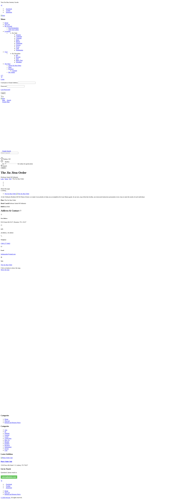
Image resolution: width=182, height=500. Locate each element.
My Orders (11, 72)
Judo (17, 58)
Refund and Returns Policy (13, 422)
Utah (17, 48)
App (6, 430)
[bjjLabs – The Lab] (3, 15)
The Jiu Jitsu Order (6, 265)
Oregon (18, 45)
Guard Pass (8, 438)
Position (7, 443)
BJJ (17, 55)
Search (9, 100)
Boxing (18, 57)
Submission (8, 447)
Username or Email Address (9, 83)
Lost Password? (5, 89)
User (6, 450)
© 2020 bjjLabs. (6, 497)
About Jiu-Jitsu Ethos (14, 65)
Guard (6, 437)
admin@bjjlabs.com (9, 477)
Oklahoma (19, 43)
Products (11, 69)
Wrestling (19, 62)
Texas (17, 47)
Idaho (17, 40)
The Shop (7, 64)
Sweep (7, 449)
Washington (19, 50)
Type (6, 52)
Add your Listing (13, 29)
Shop (9, 67)
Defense (7, 433)
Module (7, 442)
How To (7, 440)
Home (6, 23)
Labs (2, 179)
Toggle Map (6, 102)
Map (3, 100)
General (7, 435)
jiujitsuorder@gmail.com (8, 254)
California (19, 36)
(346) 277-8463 (5, 243)
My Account (8, 26)
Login (2, 79)
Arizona (18, 35)
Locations (7, 31)
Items (6, 179)
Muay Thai (19, 60)
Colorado (19, 38)
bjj (5, 431)
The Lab (7, 24)
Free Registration (13, 28)
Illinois (18, 41)
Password (4, 86)
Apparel (14, 70)
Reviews (7, 445)
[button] (1, 77)
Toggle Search (6, 151)
